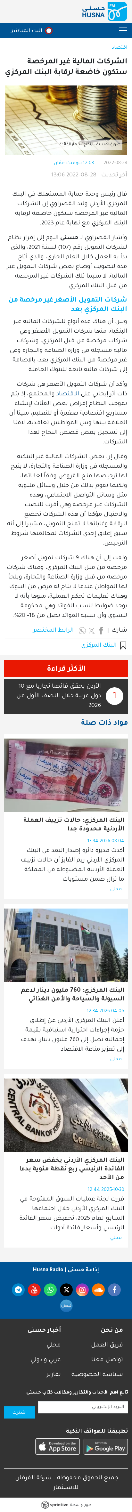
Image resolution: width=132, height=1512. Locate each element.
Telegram (18, 1289)
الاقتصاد (67, 394)
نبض (66, 1305)
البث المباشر (26, 31)
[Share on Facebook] (101, 630)
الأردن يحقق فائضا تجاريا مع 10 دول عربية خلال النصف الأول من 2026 (58, 696)
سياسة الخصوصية (97, 1375)
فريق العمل (107, 1345)
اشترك (19, 1413)
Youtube (34, 1289)
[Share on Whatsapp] (82, 630)
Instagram (82, 1289)
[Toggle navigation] (120, 30)
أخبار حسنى (44, 1331)
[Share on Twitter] (91, 630)
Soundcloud (98, 1289)
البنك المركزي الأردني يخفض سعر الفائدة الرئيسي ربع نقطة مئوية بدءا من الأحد (71, 1169)
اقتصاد (119, 48)
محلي (116, 889)
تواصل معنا (107, 1360)
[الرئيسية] (104, 11)
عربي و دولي (45, 1360)
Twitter (66, 1289)
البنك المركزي (99, 646)
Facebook (114, 1289)
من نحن (112, 1331)
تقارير (54, 1375)
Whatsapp (50, 1289)
